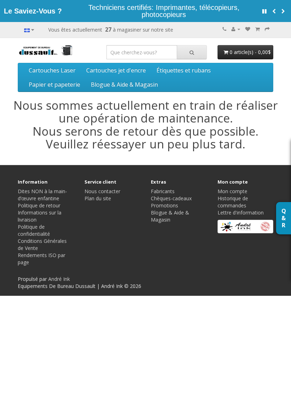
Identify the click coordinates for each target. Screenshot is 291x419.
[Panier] (257, 29)
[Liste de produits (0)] (247, 29)
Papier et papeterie (54, 84)
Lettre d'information (241, 212)
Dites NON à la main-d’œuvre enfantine (42, 195)
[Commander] (267, 29)
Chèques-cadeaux (171, 198)
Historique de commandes (233, 202)
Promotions (164, 205)
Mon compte (232, 191)
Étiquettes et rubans (184, 70)
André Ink (59, 279)
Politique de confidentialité (34, 230)
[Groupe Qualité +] (245, 227)
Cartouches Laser (52, 70)
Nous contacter (102, 191)
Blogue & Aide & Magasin (124, 84)
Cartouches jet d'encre (116, 70)
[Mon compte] (235, 29)
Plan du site (97, 198)
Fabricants (163, 191)
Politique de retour (39, 205)
